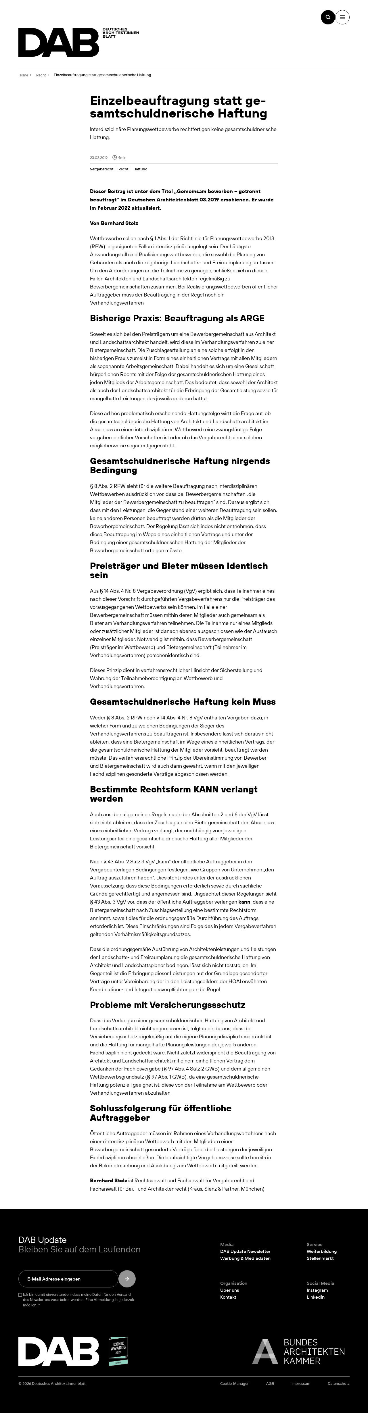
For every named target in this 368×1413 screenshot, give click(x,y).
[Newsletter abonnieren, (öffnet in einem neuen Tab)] (127, 1278)
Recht (123, 169)
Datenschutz (339, 1383)
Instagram (317, 1290)
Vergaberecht (102, 169)
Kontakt (228, 1296)
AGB (270, 1383)
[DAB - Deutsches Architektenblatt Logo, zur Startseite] (78, 42)
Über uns (229, 1290)
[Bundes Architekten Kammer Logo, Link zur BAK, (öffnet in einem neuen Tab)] (295, 1351)
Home (23, 75)
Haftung (140, 169)
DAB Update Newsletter (245, 1251)
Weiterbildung (322, 1251)
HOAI (235, 981)
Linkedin (316, 1296)
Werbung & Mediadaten (245, 1258)
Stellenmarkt (320, 1258)
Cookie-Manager (234, 1383)
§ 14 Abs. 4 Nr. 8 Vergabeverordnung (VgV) (148, 590)
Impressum (301, 1383)
